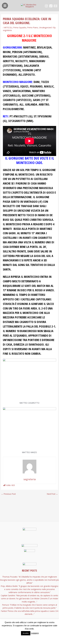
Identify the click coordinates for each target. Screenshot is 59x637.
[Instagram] (46, 6)
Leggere (35, 633)
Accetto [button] (26, 633)
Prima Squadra (19, 27)
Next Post (52, 494)
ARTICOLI (8, 27)
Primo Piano (32, 27)
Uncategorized (45, 27)
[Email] (55, 6)
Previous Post (8, 494)
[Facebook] (51, 6)
